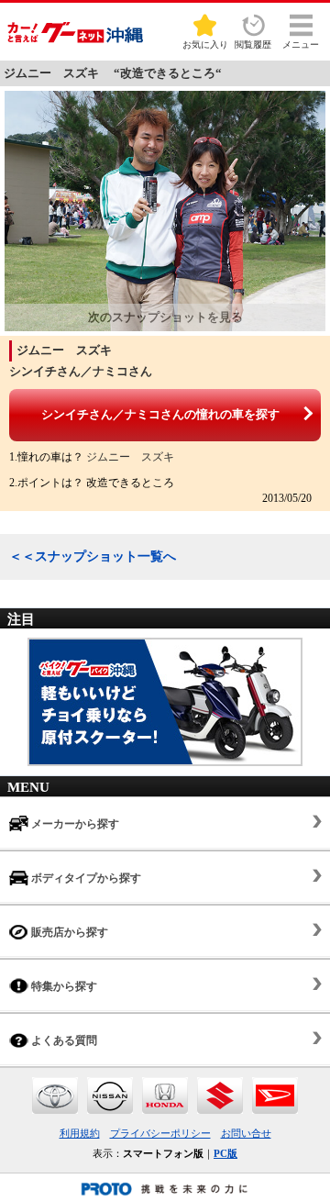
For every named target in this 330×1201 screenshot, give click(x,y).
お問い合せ (246, 1133)
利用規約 (80, 1133)
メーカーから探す (73, 823)
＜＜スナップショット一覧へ (92, 556)
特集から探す (62, 986)
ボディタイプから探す (84, 878)
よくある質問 (62, 1040)
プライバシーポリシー (160, 1133)
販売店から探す (68, 932)
